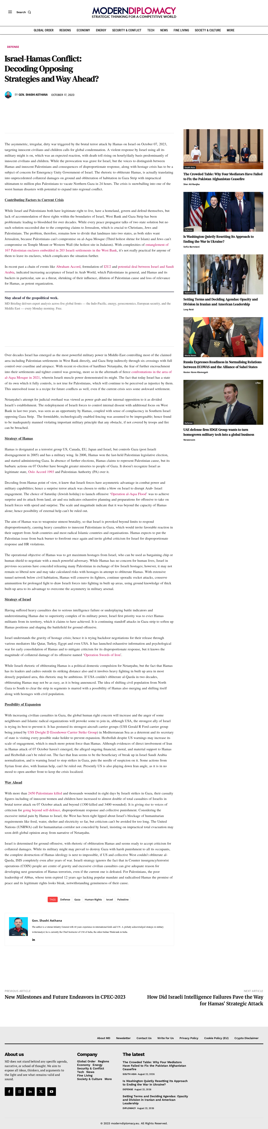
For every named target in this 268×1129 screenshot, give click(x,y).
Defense (13, 47)
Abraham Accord (68, 266)
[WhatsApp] (27, 106)
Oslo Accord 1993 (41, 471)
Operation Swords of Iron (102, 654)
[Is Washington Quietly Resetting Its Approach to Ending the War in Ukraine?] (223, 212)
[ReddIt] (45, 106)
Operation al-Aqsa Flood (128, 493)
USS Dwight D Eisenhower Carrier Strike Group (62, 732)
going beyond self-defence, (42, 810)
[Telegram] (54, 106)
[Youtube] (51, 1091)
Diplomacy (190, 292)
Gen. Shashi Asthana (33, 94)
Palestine (123, 899)
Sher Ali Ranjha (191, 184)
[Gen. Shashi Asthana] (9, 94)
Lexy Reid (188, 309)
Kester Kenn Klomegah (195, 372)
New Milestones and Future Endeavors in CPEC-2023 (65, 997)
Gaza (77, 899)
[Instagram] (19, 1091)
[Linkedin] (36, 106)
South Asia (190, 167)
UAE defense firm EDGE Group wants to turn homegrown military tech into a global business (218, 432)
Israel (109, 899)
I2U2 (107, 266)
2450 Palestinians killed (45, 793)
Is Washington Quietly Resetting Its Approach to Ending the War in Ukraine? (218, 239)
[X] (18, 106)
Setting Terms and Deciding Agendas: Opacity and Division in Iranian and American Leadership (220, 302)
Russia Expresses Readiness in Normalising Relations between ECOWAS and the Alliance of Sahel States (222, 364)
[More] (63, 106)
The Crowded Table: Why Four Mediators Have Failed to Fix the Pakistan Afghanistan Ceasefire (223, 176)
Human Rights (93, 899)
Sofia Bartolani (191, 246)
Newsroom (189, 439)
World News (190, 355)
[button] (24, 12)
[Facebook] (9, 106)
